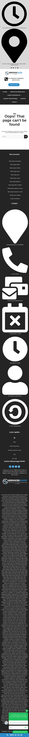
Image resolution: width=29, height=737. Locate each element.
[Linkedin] (17, 67)
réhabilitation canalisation (12, 682)
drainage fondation (18, 602)
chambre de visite (7, 527)
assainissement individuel (14, 497)
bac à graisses (6, 502)
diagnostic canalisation (20, 598)
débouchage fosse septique (19, 567)
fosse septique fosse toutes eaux (19, 626)
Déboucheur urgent (7, 591)
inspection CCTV (18, 643)
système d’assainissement (15, 698)
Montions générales (14, 446)
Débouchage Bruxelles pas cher (19, 549)
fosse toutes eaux (18, 628)
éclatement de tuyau (20, 606)
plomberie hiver (5, 665)
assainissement (15, 496)
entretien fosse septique (9, 615)
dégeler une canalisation (15, 592)
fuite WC (15, 633)
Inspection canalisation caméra (14, 642)
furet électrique (20, 633)
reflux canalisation (20, 679)
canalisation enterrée (14, 521)
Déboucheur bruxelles (20, 583)
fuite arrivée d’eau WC (19, 629)
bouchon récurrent (22, 505)
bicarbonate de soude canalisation (10, 505)
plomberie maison (14, 665)
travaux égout (5, 704)
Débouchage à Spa (5, 546)
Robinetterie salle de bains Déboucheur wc (17, 692)
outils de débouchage (11, 662)
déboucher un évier (7, 581)
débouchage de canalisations (14, 563)
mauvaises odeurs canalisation (20, 654)
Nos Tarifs (14, 458)
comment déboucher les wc (13, 533)
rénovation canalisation (9, 684)
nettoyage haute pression (20, 659)
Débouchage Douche (13, 564)
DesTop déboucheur (10, 597)
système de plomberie (22, 699)
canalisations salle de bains (20, 525)
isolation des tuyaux (19, 650)
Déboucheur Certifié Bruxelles (9, 586)
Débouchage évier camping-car (19, 566)
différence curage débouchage (10, 600)
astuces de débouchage (11, 499)
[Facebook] (11, 67)
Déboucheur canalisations (20, 584)
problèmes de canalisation (21, 673)
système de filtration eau (11, 699)
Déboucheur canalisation (8, 584)
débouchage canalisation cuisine (19, 556)
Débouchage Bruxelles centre (14, 547)
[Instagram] (15, 67)
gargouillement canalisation (20, 634)
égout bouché (14, 608)
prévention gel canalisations (7, 670)
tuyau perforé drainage (13, 707)
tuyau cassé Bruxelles (14, 704)
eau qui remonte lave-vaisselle (18, 605)
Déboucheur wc (5, 592)
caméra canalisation (21, 508)
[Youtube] (13, 67)
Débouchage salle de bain (8, 574)
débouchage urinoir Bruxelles (10, 578)
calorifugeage (13, 508)
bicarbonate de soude (7, 504)
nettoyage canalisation (22, 656)
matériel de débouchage (7, 654)
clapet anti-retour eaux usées (10, 532)
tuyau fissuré (25, 706)
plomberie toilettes (10, 667)
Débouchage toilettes (7, 575)
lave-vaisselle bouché (20, 651)
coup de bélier (11, 538)
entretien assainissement (20, 611)
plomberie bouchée (12, 664)
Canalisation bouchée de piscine (13, 515)
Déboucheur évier (16, 588)
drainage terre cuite (11, 603)
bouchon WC (7, 507)
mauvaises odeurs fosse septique (9, 656)
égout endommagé (21, 608)
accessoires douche (6, 494)
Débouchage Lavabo (16, 570)
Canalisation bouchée (22, 511)
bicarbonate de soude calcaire (20, 504)
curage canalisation (22, 538)
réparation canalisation (20, 684)
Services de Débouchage (17, 91)
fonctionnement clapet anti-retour (17, 625)
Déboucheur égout (7, 588)
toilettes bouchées (18, 701)
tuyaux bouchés (22, 707)
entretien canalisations (8, 614)
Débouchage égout (22, 564)
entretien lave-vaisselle (20, 615)
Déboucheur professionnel (11, 589)
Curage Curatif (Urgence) (14, 541)
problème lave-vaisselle (9, 673)
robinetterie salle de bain (13, 690)
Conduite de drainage (17, 535)
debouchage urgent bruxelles (10, 577)
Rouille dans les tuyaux (9, 693)
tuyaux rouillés (5, 709)
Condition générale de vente (14, 450)
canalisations (11, 524)
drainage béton (10, 602)
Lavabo (13, 651)
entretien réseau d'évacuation (19, 617)
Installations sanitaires (21, 648)
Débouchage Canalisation (14, 552)
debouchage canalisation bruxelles (11, 555)
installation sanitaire (11, 648)
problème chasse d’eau (11, 671)
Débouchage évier (7, 566)
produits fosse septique (15, 676)
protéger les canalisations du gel (17, 678)
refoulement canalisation (10, 681)
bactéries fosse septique (15, 502)
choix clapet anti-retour (13, 528)
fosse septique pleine (8, 628)
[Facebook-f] (10, 466)
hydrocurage (15, 636)
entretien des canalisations (20, 614)
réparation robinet (10, 687)
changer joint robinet (16, 527)
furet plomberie (9, 634)
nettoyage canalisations (21, 657)
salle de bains (18, 693)
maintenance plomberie (21, 653)
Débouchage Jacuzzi (6, 570)
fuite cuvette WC (12, 631)
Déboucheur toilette (22, 589)
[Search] (26, 136)
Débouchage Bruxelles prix (8, 550)
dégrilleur (9, 594)
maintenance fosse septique (8, 653)
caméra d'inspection (6, 510)
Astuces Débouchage (22, 499)
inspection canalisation (15, 639)
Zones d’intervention (13, 95)
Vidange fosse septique (10, 98)
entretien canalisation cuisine (19, 612)
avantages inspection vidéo (21, 501)
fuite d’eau (18, 631)
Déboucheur (24, 581)
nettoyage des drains (8, 659)
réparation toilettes (19, 687)
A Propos (23, 98)
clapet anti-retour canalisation (9, 530)
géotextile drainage (7, 636)
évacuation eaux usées (12, 620)
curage (16, 538)
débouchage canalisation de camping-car (11, 558)
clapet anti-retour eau (22, 530)
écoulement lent (6, 608)
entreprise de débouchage (21, 609)
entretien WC (15, 619)
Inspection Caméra (13, 637)
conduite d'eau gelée (7, 535)
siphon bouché (14, 696)
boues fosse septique (16, 507)
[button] (14, 438)
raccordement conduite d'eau (9, 679)
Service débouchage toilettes (17, 695)
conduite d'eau (23, 533)
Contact (14, 102)
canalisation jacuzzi (5, 522)
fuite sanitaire (9, 633)
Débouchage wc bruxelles (8, 580)
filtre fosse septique (17, 623)
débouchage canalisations (15, 560)
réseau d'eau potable (17, 689)
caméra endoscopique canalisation (19, 510)
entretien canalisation (8, 612)
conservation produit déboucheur (15, 536)
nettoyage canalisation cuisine (9, 657)
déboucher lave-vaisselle (21, 580)
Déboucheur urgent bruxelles (19, 591)
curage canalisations (8, 539)
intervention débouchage (8, 650)
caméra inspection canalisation (9, 511)
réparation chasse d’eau (9, 685)
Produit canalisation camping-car (9, 675)
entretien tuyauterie (7, 619)
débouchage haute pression (19, 569)
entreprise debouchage (8, 611)
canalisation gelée (23, 521)
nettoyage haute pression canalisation (11, 661)
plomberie (19, 662)
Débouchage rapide (22, 572)
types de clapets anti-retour (15, 709)
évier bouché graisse (18, 622)
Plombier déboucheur (12, 668)
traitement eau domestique (20, 702)
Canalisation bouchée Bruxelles (9, 513)
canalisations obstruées (7, 525)
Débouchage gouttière (8, 569)
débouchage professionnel (11, 572)
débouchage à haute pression (20, 544)
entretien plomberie (7, 617)
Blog (14, 442)
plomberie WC (18, 667)
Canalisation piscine (15, 522)
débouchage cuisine (15, 561)
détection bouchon (10, 598)
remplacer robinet (22, 682)
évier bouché (10, 622)
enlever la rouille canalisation (8, 609)
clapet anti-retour (23, 528)
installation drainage (13, 647)
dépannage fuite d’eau (17, 594)
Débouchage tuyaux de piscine (19, 575)
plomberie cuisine (21, 664)
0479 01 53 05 (16, 80)
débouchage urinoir (21, 577)
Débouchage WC (22, 578)
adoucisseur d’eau (7, 496)
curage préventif (13, 542)
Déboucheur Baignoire (9, 583)
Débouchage (9, 544)
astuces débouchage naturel (8, 501)
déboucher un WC (16, 581)
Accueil (5, 91)
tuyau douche (8, 706)
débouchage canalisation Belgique (19, 553)
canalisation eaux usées (13, 519)
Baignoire (24, 502)
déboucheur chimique (22, 586)
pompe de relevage (22, 668)
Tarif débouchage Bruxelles (7, 701)
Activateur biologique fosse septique (19, 494)
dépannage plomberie (11, 595)
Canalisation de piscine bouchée (9, 518)
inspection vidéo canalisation (11, 645)
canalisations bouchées (19, 524)
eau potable (8, 605)
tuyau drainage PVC (16, 706)
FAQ (14, 454)
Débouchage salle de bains (20, 574)
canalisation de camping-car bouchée (18, 516)
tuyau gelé (5, 707)
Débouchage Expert (8, 567)
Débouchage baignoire (16, 546)
